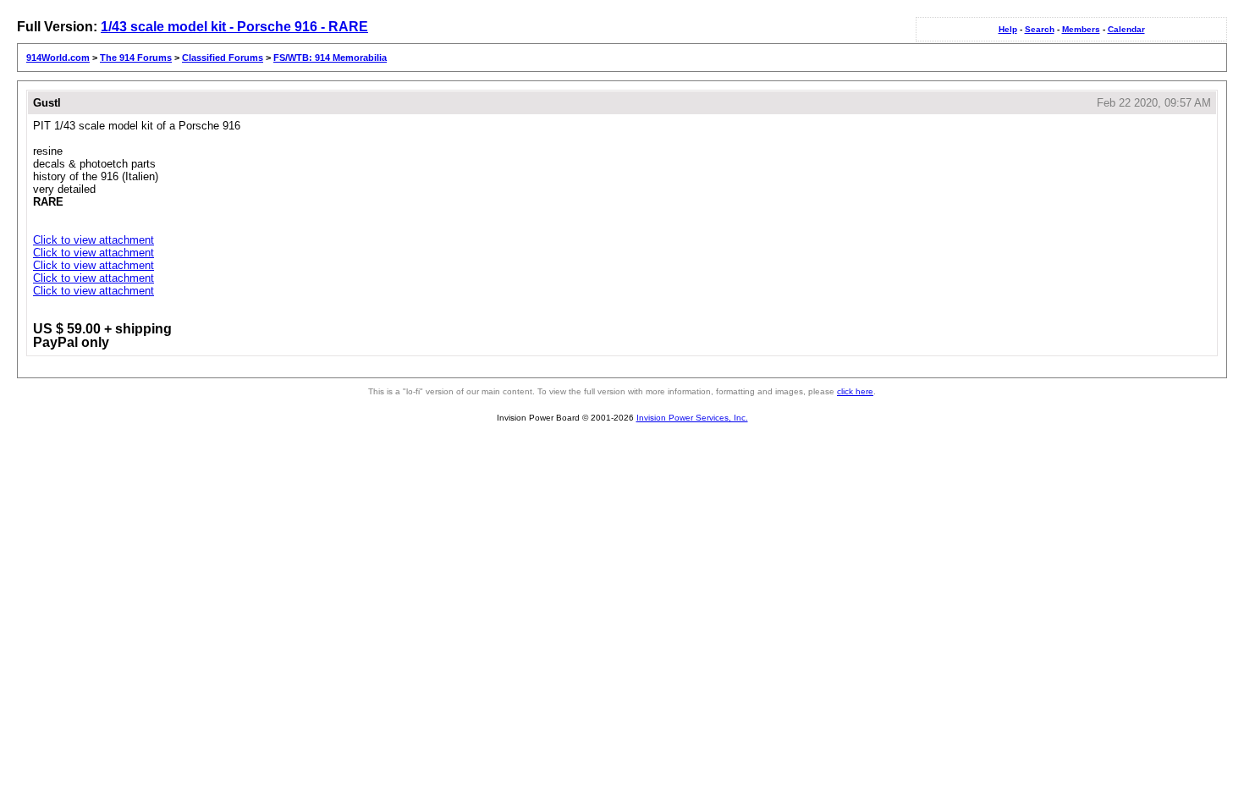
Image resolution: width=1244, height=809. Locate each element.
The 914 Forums (136, 57)
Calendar (1126, 29)
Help (1008, 29)
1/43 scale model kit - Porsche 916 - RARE (234, 26)
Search (1039, 29)
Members (1081, 29)
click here (855, 391)
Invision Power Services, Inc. (692, 417)
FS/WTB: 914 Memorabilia (330, 57)
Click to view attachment (93, 240)
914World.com (58, 57)
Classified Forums (222, 57)
